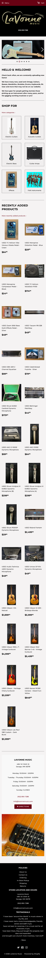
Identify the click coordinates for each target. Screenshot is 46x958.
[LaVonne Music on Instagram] (26, 948)
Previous (3, 49)
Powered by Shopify (32, 954)
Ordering (23, 878)
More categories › (8, 112)
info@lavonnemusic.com (23, 801)
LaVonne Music (16, 954)
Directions (23, 806)
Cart (42, 3)
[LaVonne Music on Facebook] (22, 948)
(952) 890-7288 (23, 797)
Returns (23, 886)
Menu (7, 3)
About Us (23, 872)
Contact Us (23, 875)
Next (42, 49)
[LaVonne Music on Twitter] (18, 948)
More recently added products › (14, 216)
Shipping (23, 883)
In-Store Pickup (23, 880)
